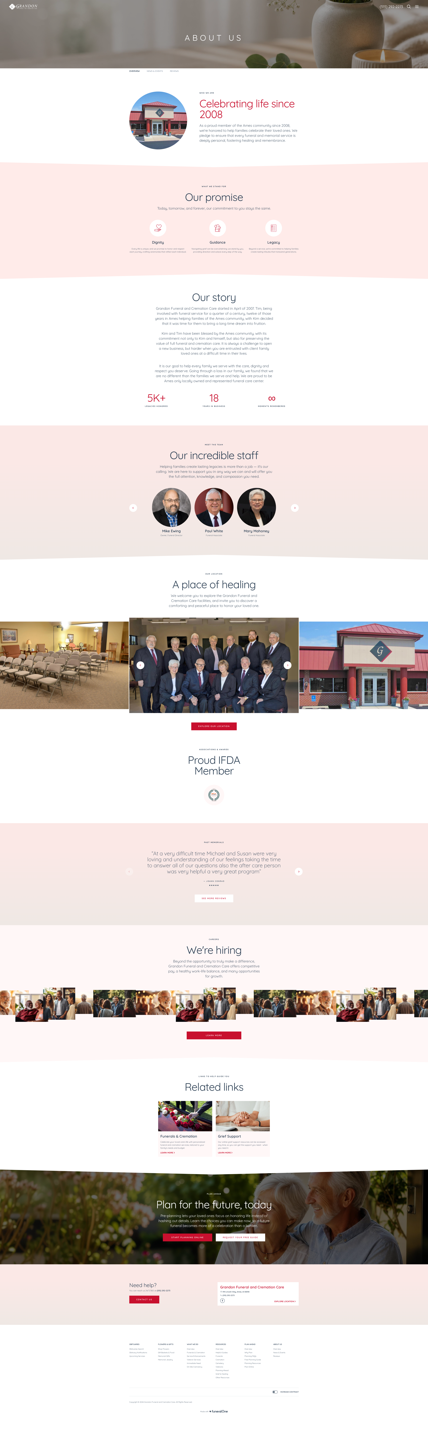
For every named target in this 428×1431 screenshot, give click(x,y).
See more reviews (214, 898)
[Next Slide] (295, 508)
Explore (284, 1301)
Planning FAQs (250, 1356)
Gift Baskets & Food (166, 1352)
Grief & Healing (222, 1374)
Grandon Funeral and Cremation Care (252, 1287)
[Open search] (409, 6)
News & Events (279, 1352)
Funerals (219, 1356)
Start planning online (187, 1237)
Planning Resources (253, 1363)
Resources (221, 1344)
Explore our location (214, 726)
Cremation (220, 1360)
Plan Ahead (250, 1344)
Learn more (214, 1036)
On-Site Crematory (194, 1367)
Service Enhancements (196, 1356)
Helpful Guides (222, 1352)
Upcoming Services (137, 1356)
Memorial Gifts (164, 1356)
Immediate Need (194, 1363)
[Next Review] (299, 872)
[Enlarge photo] (214, 665)
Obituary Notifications (138, 1352)
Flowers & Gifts (165, 1344)
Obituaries (134, 1344)
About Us (277, 1344)
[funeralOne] (220, 1411)
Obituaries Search (136, 1349)
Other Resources (222, 1377)
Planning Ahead (222, 1370)
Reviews (276, 1356)
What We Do (192, 1344)
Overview (190, 1349)
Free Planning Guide (253, 1360)
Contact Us (144, 1299)
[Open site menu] (417, 6)
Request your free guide (240, 1237)
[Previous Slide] (140, 665)
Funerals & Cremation (196, 1352)
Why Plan (248, 1352)
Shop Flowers (163, 1349)
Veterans (219, 1367)
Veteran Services (194, 1360)
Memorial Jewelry (165, 1360)
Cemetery (220, 1363)
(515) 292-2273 (391, 6)
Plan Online (249, 1367)
